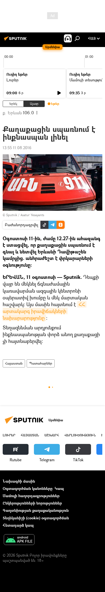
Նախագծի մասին (19, 481)
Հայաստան (14, 363)
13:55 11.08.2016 (17, 147)
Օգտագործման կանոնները (27, 488)
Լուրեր (12, 79)
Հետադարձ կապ (18, 525)
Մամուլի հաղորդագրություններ (31, 495)
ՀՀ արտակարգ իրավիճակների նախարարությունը (44, 311)
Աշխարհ (51, 435)
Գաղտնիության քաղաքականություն (36, 510)
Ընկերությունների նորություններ (32, 503)
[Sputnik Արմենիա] (16, 40)
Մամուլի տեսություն (86, 79)
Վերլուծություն (80, 435)
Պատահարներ (40, 363)
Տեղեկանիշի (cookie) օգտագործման (36, 517)
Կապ (59, 488)
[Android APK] (19, 540)
